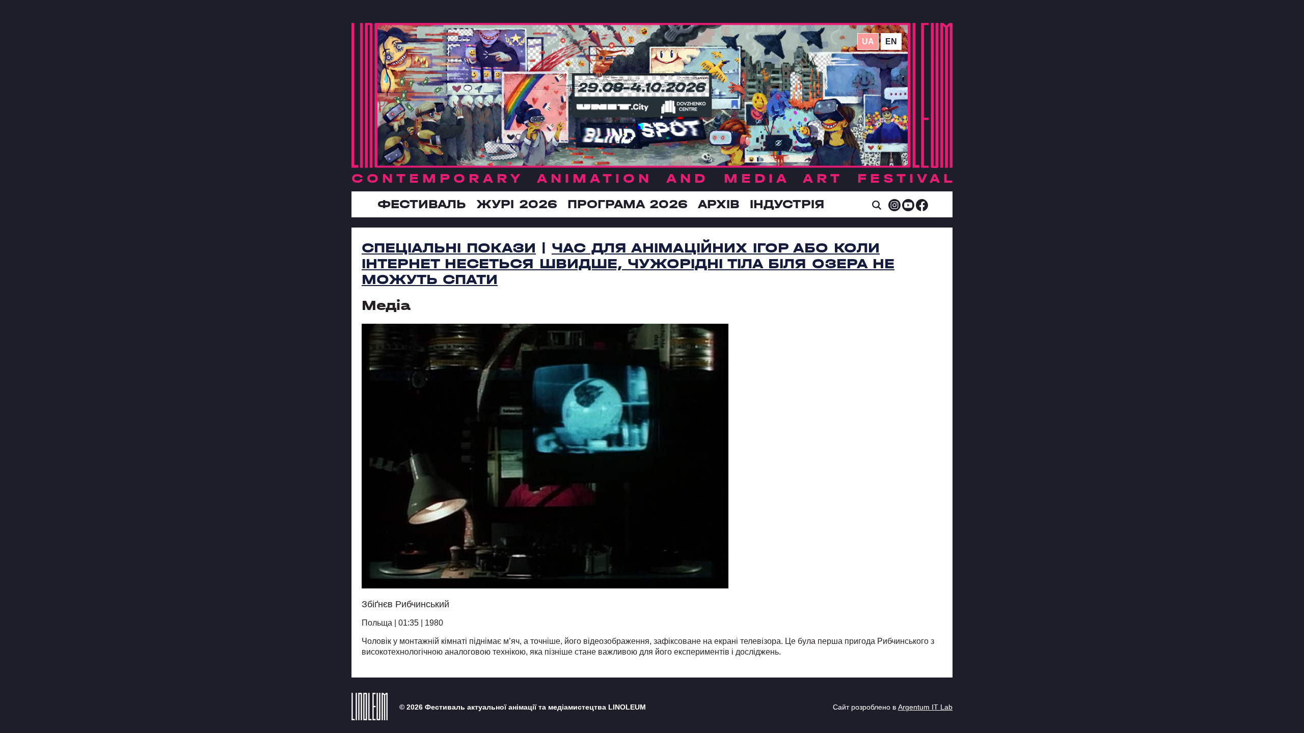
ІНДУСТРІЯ (787, 204)
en (891, 41)
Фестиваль (421, 204)
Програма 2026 (627, 204)
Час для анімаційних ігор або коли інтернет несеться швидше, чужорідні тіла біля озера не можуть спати (628, 264)
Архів (719, 204)
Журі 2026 (516, 204)
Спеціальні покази (449, 248)
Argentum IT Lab (925, 707)
